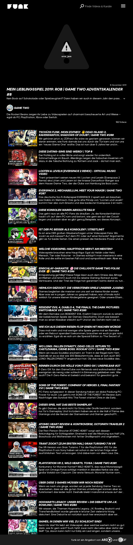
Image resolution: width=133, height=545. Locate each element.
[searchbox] (102, 6)
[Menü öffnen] (123, 6)
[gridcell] (66, 138)
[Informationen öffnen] (124, 99)
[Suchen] (82, 6)
